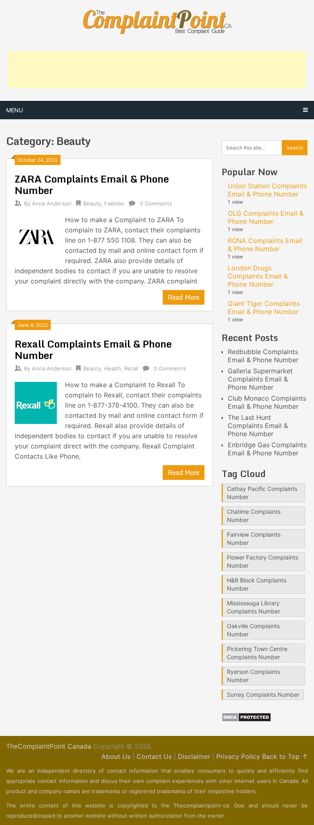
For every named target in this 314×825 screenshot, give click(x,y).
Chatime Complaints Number (253, 515)
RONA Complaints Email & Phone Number (265, 244)
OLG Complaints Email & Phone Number (265, 217)
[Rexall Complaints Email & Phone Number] (36, 402)
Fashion (114, 203)
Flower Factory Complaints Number (262, 561)
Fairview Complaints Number (253, 538)
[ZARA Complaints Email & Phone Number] (36, 237)
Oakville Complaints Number (253, 630)
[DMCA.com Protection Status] (246, 720)
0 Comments (156, 203)
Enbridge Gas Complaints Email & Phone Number (267, 449)
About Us (115, 756)
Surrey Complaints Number (263, 694)
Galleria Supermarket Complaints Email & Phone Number (260, 379)
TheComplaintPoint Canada (48, 746)
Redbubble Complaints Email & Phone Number (263, 356)
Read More (184, 297)
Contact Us (154, 756)
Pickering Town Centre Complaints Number (257, 652)
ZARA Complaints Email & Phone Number (92, 184)
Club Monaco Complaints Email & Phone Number (267, 402)
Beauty (92, 203)
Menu (14, 110)
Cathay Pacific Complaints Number (262, 492)
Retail (131, 368)
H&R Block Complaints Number (256, 584)
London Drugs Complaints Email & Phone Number (258, 276)
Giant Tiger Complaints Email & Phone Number (264, 307)
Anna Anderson (52, 203)
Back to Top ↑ (285, 756)
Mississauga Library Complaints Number (253, 607)
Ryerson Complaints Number (253, 675)
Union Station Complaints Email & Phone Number (267, 190)
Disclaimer (194, 756)
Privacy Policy (238, 756)
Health (112, 368)
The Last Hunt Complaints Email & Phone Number (258, 425)
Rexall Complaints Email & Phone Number (93, 349)
